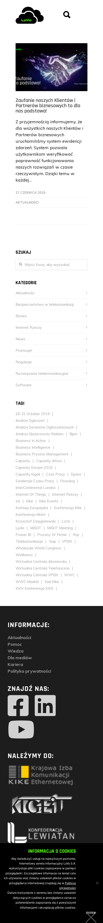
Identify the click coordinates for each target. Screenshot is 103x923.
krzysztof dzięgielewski (36, 521)
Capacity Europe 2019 (34, 467)
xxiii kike (52, 581)
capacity (23, 461)
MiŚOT (35, 528)
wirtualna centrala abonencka (41, 561)
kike (29, 501)
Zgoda (91, 913)
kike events (48, 501)
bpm (73, 434)
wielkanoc (24, 555)
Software (24, 385)
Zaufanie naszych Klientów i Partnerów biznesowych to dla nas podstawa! (48, 105)
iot (18, 501)
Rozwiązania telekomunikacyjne (42, 373)
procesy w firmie (52, 534)
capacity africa (49, 461)
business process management (42, 454)
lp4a (20, 528)
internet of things (31, 494)
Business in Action (31, 440)
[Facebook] (18, 706)
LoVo (66, 521)
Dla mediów (20, 657)
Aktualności (27, 202)
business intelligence (33, 447)
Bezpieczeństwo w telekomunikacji (45, 304)
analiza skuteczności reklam (39, 434)
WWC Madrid (27, 581)
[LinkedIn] (45, 706)
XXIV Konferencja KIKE (34, 588)
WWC (69, 575)
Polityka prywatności (29, 671)
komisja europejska (32, 508)
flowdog (67, 481)
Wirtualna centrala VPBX (37, 575)
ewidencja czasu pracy (35, 481)
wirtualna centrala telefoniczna (42, 568)
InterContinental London (36, 487)
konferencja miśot (31, 514)
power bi (23, 534)
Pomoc (15, 644)
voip (52, 541)
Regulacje (24, 362)
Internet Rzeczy (29, 327)
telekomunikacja (29, 541)
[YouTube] (21, 730)
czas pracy (55, 474)
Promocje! (24, 350)
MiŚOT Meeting (60, 528)
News (20, 339)
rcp (76, 534)
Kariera (15, 664)
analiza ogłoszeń (30, 420)
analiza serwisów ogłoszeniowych (45, 427)
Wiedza (15, 651)
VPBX (67, 541)
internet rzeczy (65, 494)
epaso (76, 474)
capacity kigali (28, 474)
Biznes (21, 316)
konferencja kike (68, 508)
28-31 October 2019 (33, 414)
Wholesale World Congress (38, 548)
